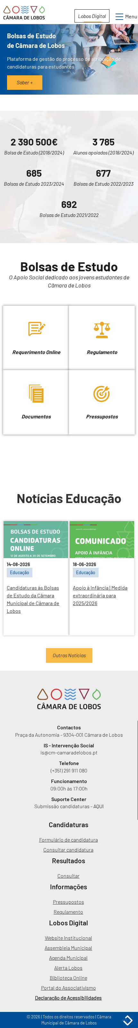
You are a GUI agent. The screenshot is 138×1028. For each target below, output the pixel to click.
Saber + (25, 82)
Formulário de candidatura (68, 839)
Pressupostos (68, 902)
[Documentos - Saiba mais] (37, 373)
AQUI (98, 806)
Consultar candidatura (68, 849)
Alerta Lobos (68, 968)
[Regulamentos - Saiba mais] (102, 309)
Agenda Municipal (68, 958)
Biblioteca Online (68, 978)
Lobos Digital (92, 16)
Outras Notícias (69, 655)
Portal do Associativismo (68, 988)
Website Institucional (68, 938)
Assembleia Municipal (68, 948)
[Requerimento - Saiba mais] (37, 309)
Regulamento (68, 912)
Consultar (68, 876)
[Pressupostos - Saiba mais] (102, 373)
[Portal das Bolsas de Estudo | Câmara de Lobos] (69, 699)
